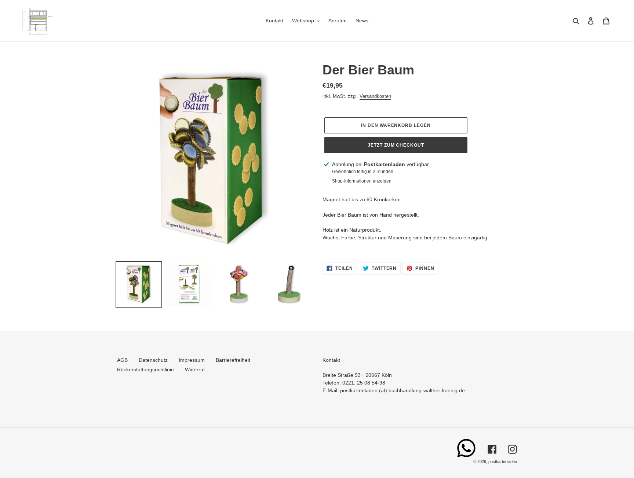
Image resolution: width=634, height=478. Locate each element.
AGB (122, 360)
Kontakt (331, 360)
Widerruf (195, 369)
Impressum (192, 360)
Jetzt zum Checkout (396, 145)
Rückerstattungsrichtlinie (145, 369)
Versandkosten (375, 96)
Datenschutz (153, 360)
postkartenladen (502, 461)
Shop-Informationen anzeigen (361, 181)
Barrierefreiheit (233, 360)
